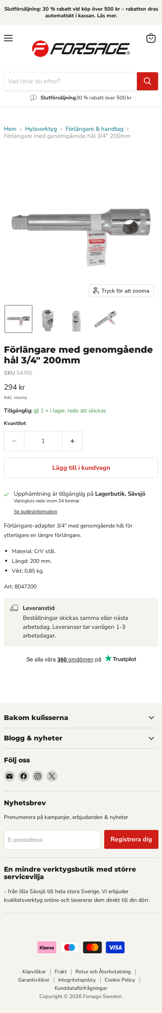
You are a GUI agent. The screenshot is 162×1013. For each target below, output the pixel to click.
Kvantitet (15, 424)
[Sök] (147, 81)
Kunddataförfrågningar (81, 988)
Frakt (61, 971)
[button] (18, 319)
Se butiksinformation (35, 512)
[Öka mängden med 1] (73, 441)
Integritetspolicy (77, 980)
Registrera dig (131, 839)
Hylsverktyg (41, 129)
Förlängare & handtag (94, 129)
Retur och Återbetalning (103, 971)
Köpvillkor (34, 971)
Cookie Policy (120, 980)
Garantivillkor (34, 980)
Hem (10, 129)
